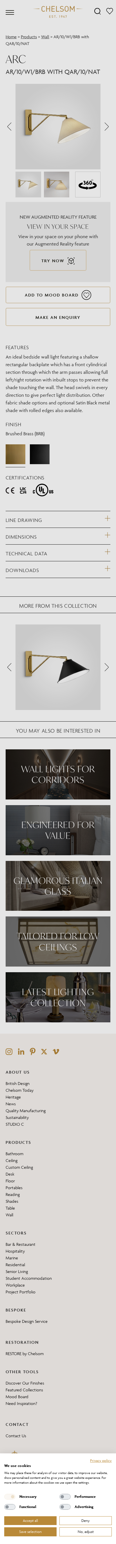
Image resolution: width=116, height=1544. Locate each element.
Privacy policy (101, 1460)
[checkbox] (9, 1497)
